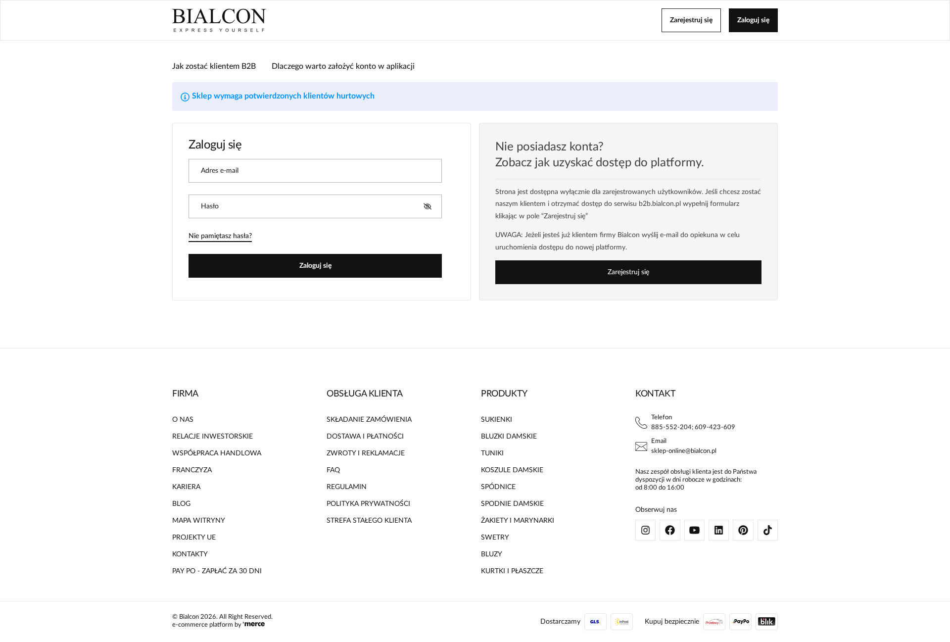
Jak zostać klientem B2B (214, 66)
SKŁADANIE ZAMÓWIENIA (369, 419)
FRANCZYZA (192, 470)
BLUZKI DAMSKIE (509, 436)
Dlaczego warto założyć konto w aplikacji (343, 66)
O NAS (182, 419)
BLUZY (491, 554)
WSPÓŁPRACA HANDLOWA (216, 453)
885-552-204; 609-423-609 (693, 427)
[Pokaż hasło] (427, 206)
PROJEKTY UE (194, 537)
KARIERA (186, 487)
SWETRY (495, 537)
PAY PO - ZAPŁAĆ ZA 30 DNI (217, 571)
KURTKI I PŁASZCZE (512, 571)
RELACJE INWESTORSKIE (212, 436)
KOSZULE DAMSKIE (512, 470)
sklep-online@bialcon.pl (683, 451)
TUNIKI (492, 453)
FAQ (333, 470)
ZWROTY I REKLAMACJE (366, 453)
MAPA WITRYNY (198, 520)
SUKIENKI (496, 419)
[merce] (254, 625)
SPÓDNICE (498, 487)
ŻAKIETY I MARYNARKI (517, 520)
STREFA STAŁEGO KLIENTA (369, 520)
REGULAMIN (347, 487)
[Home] (219, 20)
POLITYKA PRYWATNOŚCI (368, 503)
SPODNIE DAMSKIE (512, 503)
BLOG (181, 503)
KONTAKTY (190, 554)
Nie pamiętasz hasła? (220, 236)
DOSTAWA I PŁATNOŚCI (365, 436)
